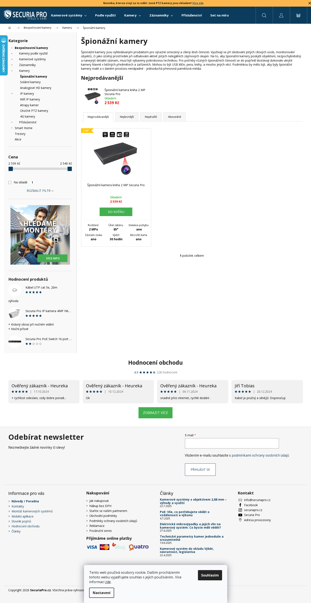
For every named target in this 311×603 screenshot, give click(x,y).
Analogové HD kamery (35, 88)
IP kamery (27, 93)
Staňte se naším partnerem (108, 511)
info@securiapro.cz (257, 500)
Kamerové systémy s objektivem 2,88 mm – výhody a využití (193, 501)
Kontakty (18, 506)
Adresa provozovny (257, 520)
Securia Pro (252, 515)
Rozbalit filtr (38, 191)
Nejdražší (151, 117)
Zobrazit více (155, 412)
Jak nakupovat (99, 501)
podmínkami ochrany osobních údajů (260, 455)
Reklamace (97, 526)
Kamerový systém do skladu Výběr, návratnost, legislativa (187, 550)
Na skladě (23, 182)
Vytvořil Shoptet (292, 590)
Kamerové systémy (32, 59)
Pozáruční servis (100, 531)
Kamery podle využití (33, 53)
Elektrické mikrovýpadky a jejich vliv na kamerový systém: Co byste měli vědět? (190, 525)
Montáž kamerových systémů (32, 511)
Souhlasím (210, 575)
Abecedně (174, 117)
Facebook (251, 505)
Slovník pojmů (21, 521)
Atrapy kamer (29, 105)
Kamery (24, 71)
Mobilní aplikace (23, 516)
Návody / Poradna (25, 501)
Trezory (20, 134)
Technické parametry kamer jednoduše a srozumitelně (192, 538)
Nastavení (102, 592)
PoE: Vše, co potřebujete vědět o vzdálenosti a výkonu (184, 513)
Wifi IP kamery (30, 99)
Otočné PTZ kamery (34, 111)
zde (108, 581)
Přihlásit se (200, 469)
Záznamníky (27, 65)
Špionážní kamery (33, 76)
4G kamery (27, 116)
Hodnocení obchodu (155, 362)
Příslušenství (27, 122)
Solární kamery (30, 82)
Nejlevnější (127, 117)
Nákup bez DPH (100, 506)
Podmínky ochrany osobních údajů (113, 521)
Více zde (198, 3)
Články (16, 531)
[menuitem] (69, 15)
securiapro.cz (253, 510)
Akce (18, 139)
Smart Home (23, 128)
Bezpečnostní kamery (31, 48)
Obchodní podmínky (103, 516)
